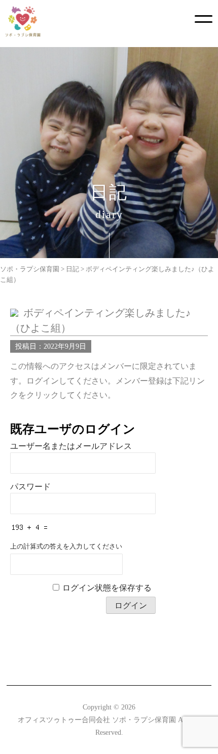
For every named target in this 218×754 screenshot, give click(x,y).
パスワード (30, 486)
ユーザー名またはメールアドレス (71, 446)
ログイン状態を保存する (107, 587)
